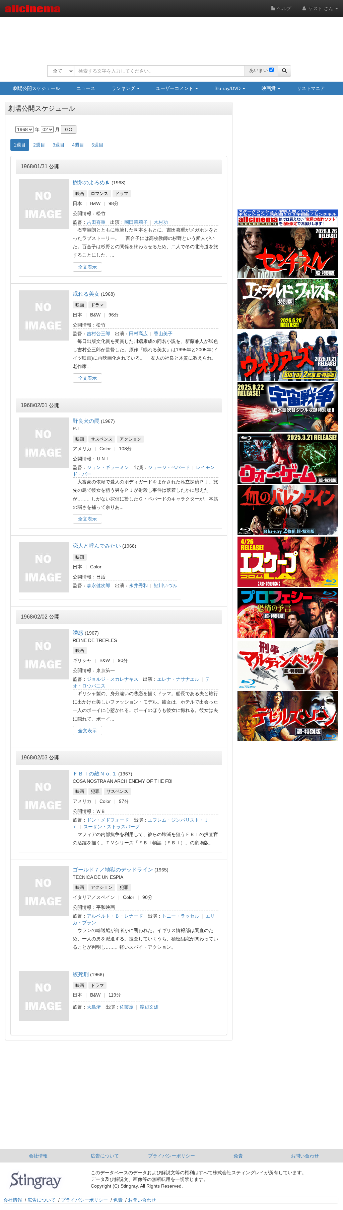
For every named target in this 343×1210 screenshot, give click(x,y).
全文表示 (87, 267)
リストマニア (311, 88)
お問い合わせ (305, 1155)
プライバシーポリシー (171, 1155)
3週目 (59, 145)
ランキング (124, 88)
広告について (105, 1155)
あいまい (258, 70)
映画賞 (269, 88)
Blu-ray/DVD (228, 88)
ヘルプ (283, 8)
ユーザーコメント (175, 88)
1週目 (20, 145)
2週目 (39, 145)
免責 (238, 1155)
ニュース (85, 88)
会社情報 (38, 1155)
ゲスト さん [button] (321, 8)
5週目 (97, 145)
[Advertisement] (169, 37)
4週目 (78, 145)
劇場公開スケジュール (36, 88)
